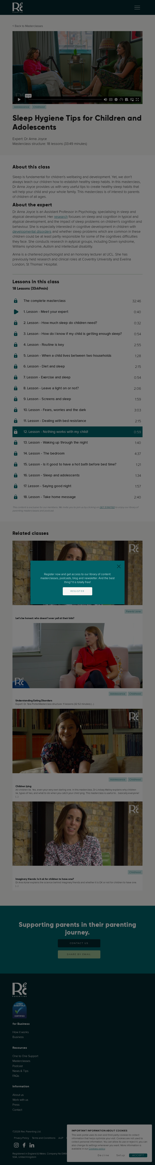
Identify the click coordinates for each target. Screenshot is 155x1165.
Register (77, 591)
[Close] (119, 566)
